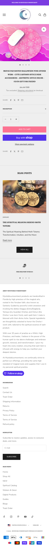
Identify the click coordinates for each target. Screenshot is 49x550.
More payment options (24, 144)
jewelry (6, 217)
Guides (6, 499)
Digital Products (9, 494)
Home (5, 472)
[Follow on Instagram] (11, 516)
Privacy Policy (8, 410)
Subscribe (11, 456)
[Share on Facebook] (11, 100)
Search (5, 388)
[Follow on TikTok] (32, 516)
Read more (7, 240)
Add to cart (24, 129)
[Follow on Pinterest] (18, 516)
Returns (6, 406)
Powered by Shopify (36, 531)
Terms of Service (10, 415)
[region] (24, 268)
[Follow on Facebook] (4, 516)
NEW (5, 481)
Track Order (8, 397)
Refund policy (8, 424)
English (36, 525)
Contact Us (7, 392)
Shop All (6, 476)
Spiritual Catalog (10, 485)
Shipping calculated (25, 90)
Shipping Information (12, 401)
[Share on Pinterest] (18, 100)
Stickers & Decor (10, 490)
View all (24, 249)
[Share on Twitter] (14, 100)
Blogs (5, 503)
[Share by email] (22, 100)
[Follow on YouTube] (25, 516)
